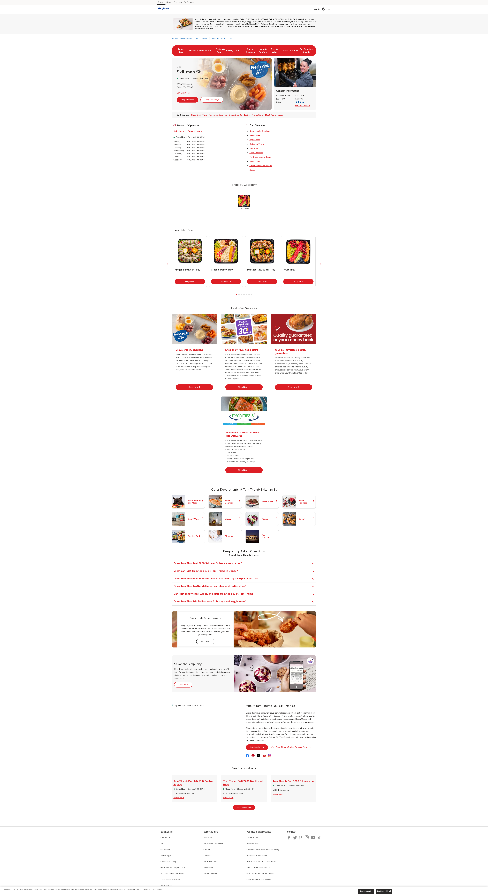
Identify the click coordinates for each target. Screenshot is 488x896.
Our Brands (165, 849)
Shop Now (195, 281)
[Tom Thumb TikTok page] (319, 839)
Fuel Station (269, 536)
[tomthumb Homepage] (163, 9)
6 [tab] (249, 294)
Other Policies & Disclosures (259, 879)
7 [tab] (251, 294)
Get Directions (183, 92)
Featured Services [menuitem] (218, 115)
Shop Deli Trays (212, 99)
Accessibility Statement (257, 855)
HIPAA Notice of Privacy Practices (261, 861)
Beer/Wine (195, 519)
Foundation (208, 867)
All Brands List (167, 885)
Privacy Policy (252, 843)
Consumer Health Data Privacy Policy (263, 849)
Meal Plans (254, 161)
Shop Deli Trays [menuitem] (199, 115)
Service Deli (195, 536)
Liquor (232, 519)
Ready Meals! (255, 135)
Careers (206, 849)
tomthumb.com (259, 747)
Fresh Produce (306, 502)
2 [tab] (239, 294)
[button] (319, 9)
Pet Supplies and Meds (195, 502)
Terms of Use (252, 837)
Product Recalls (210, 873)
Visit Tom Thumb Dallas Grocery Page (291, 748)
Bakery (306, 519)
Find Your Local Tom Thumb (173, 873)
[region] (244, 891)
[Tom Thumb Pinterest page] (300, 839)
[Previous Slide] (168, 264)
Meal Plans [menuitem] (270, 115)
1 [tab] (236, 294)
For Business (189, 2)
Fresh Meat (269, 502)
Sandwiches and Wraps (260, 165)
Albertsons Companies (213, 843)
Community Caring (168, 861)
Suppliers (207, 855)
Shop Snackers (187, 99)
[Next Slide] (320, 264)
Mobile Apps (166, 855)
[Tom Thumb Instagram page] (307, 839)
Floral (269, 519)
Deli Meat (254, 148)
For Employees (210, 861)
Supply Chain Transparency (258, 867)
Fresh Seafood (232, 502)
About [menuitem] (281, 115)
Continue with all (384, 891)
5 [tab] (246, 294)
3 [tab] (241, 294)
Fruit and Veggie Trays (260, 157)
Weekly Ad (178, 797)
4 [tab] (244, 294)
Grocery (161, 2)
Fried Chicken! (256, 152)
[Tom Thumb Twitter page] (295, 839)
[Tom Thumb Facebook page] (289, 839)
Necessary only (366, 891)
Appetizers (254, 139)
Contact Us (165, 837)
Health (169, 2)
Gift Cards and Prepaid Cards (173, 867)
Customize (130, 889)
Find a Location (246, 807)
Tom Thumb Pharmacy (170, 879)
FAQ (162, 843)
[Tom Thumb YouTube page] (313, 839)
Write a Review (302, 105)
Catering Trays (256, 144)
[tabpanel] (190, 261)
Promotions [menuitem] (257, 115)
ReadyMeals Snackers (259, 131)
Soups (252, 170)
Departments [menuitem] (235, 115)
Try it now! (185, 684)
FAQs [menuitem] (247, 115)
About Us (207, 837)
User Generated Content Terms (260, 873)
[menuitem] (181, 50)
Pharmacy (178, 2)
